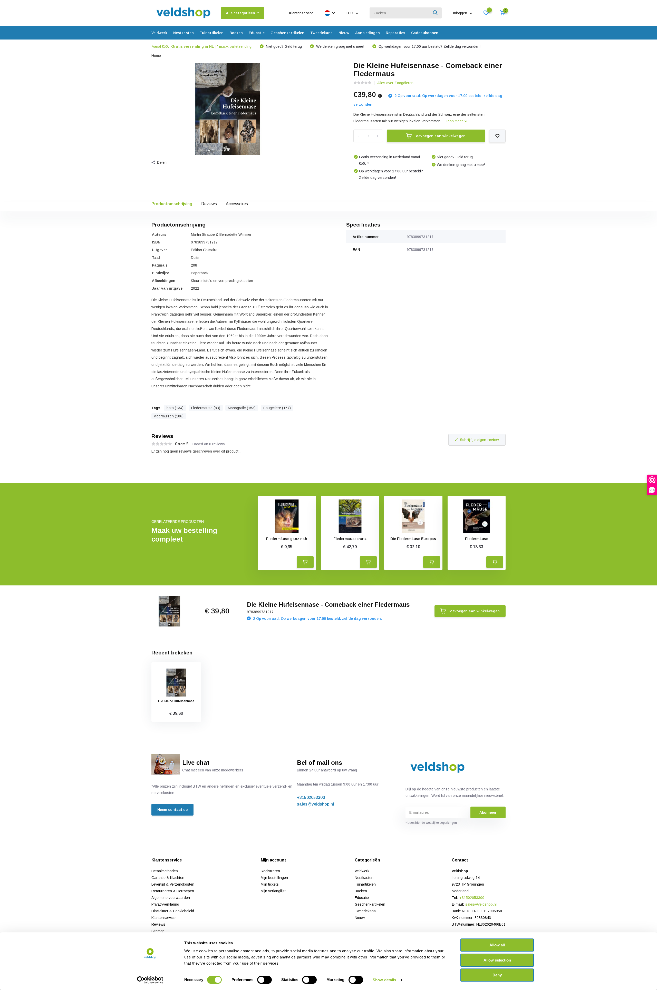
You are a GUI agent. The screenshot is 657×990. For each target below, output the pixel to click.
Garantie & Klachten (167, 878)
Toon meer (455, 121)
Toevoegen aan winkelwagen (440, 136)
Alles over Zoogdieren (395, 83)
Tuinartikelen (212, 33)
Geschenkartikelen (287, 33)
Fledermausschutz (350, 539)
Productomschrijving (171, 204)
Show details (384, 980)
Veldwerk (159, 33)
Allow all (497, 945)
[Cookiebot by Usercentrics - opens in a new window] (150, 980)
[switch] (264, 980)
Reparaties (395, 33)
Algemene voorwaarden (170, 898)
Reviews (209, 204)
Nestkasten (183, 33)
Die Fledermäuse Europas (413, 539)
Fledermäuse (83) (205, 408)
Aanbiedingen (367, 33)
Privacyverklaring (165, 904)
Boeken (236, 33)
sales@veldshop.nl (315, 804)
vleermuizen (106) (168, 416)
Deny (497, 975)
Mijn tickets (270, 884)
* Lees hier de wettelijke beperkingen (431, 823)
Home (156, 56)
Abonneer (488, 812)
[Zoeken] (435, 13)
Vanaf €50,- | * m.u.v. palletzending (202, 46)
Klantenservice (301, 13)
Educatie (257, 33)
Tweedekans (321, 33)
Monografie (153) (242, 408)
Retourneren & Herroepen (172, 891)
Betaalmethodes (164, 871)
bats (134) (175, 408)
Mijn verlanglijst (273, 891)
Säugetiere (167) (277, 408)
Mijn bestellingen (274, 878)
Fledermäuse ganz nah (286, 539)
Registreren (270, 871)
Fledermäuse (476, 539)
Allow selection (497, 960)
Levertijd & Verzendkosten (172, 884)
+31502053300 (311, 797)
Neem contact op (172, 810)
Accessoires (237, 204)
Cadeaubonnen (424, 33)
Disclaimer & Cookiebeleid (172, 911)
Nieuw (344, 33)
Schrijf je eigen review (479, 440)
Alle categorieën (240, 13)
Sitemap (158, 931)
